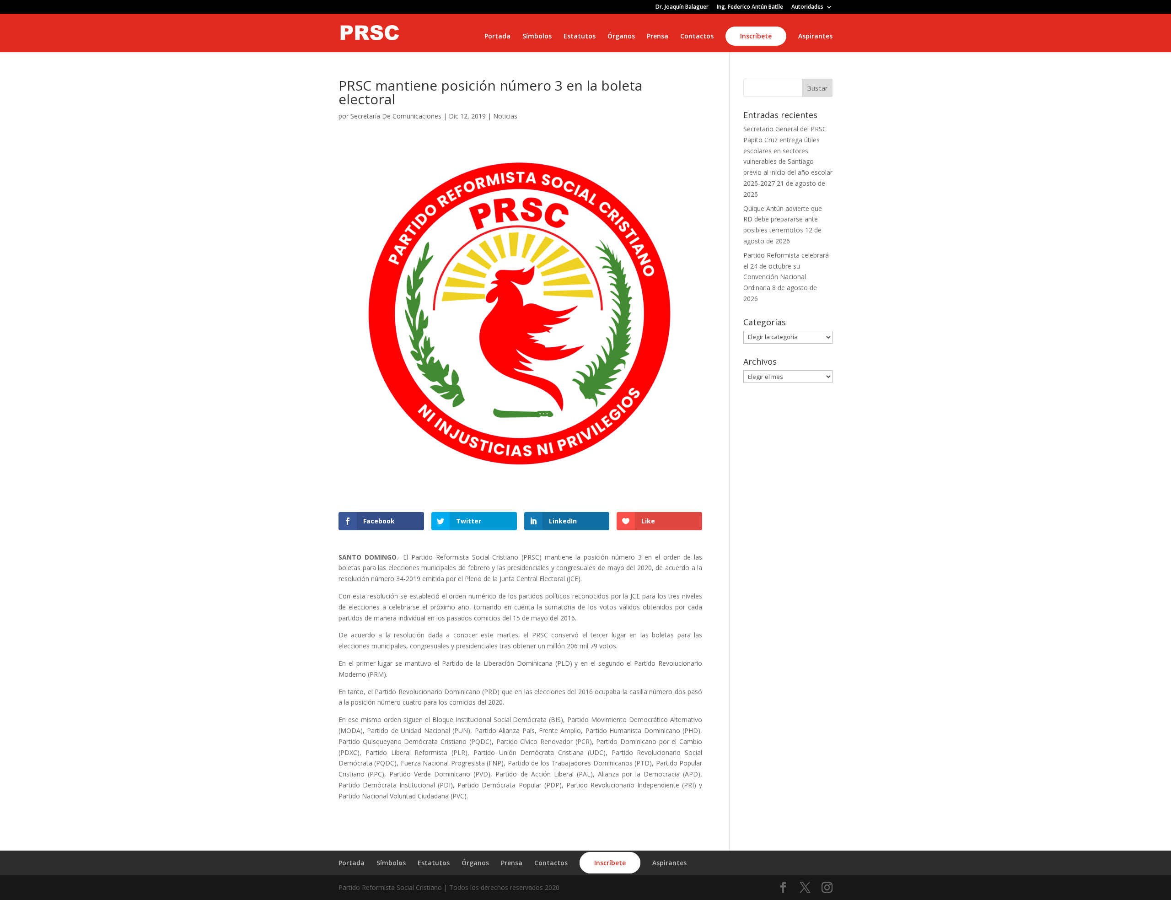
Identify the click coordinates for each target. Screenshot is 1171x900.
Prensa (657, 36)
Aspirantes (815, 36)
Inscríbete (756, 36)
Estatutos (580, 36)
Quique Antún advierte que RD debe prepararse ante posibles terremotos (782, 219)
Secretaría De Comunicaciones (395, 116)
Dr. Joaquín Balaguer (682, 7)
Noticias (505, 116)
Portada (497, 36)
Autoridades (807, 7)
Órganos (621, 36)
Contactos (697, 36)
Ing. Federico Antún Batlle (750, 7)
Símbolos (537, 36)
